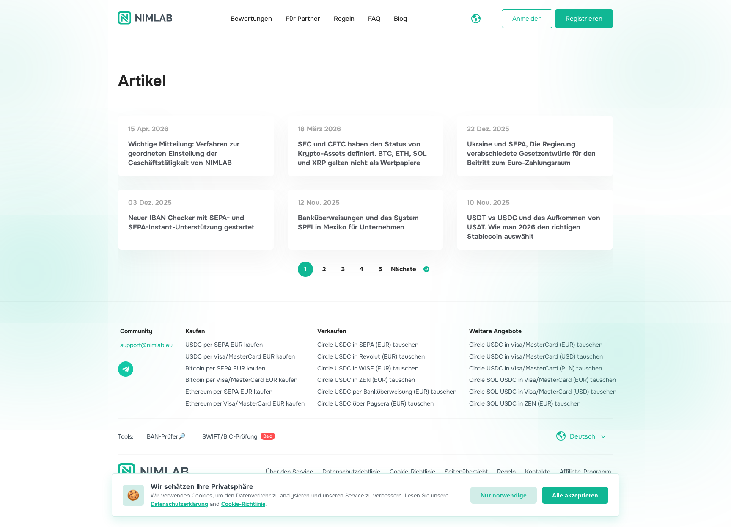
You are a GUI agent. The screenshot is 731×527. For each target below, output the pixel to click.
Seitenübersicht (466, 471)
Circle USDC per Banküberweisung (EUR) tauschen (386, 391)
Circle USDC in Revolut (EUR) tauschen (371, 356)
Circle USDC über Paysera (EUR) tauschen (375, 403)
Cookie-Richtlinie (412, 471)
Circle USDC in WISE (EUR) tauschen (367, 368)
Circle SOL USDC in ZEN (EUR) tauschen (524, 403)
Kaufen (195, 331)
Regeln (344, 18)
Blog (400, 18)
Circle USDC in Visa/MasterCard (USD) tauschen (536, 356)
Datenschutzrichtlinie (351, 471)
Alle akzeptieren (575, 495)
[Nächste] (426, 269)
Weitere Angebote (495, 331)
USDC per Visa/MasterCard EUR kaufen (240, 356)
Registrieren (584, 18)
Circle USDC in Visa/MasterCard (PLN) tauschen (535, 368)
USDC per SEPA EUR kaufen (224, 344)
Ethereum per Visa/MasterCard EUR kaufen (245, 403)
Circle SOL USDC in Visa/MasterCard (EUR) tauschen (542, 380)
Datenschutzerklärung (179, 504)
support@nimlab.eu (146, 345)
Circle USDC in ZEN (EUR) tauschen (366, 380)
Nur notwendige (504, 495)
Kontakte (537, 471)
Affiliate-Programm (585, 471)
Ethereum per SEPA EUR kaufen (228, 391)
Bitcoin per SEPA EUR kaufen (225, 368)
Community (136, 331)
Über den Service (289, 471)
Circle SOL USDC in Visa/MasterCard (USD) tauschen (542, 391)
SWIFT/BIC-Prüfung (237, 436)
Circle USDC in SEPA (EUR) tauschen (367, 344)
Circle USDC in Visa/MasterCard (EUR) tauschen (535, 344)
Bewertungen (251, 18)
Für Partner (303, 18)
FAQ (374, 18)
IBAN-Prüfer (165, 436)
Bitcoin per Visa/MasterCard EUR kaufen (241, 380)
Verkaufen (331, 331)
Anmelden (527, 18)
